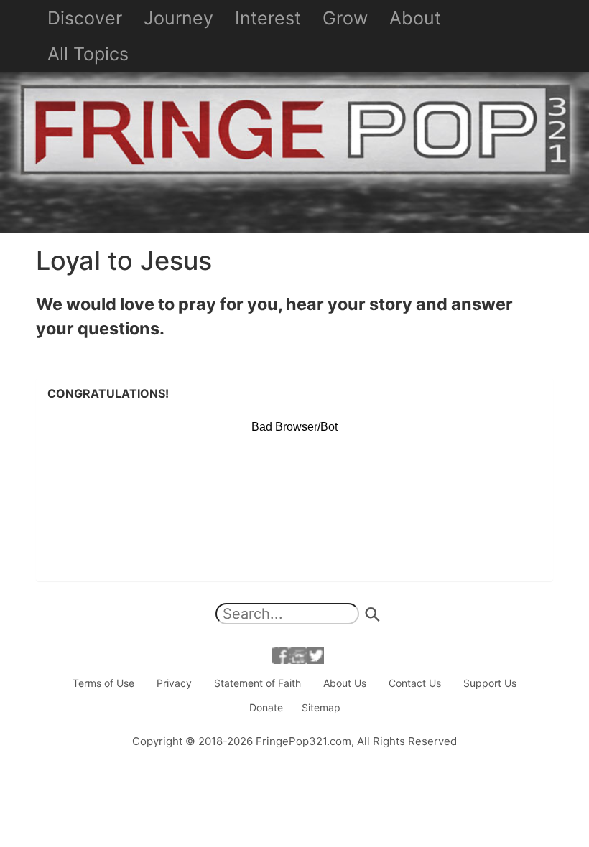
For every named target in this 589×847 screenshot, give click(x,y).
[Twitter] (315, 654)
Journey (178, 18)
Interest (268, 18)
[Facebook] (280, 654)
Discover (84, 18)
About (415, 18)
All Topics (88, 54)
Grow (345, 18)
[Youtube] (298, 654)
